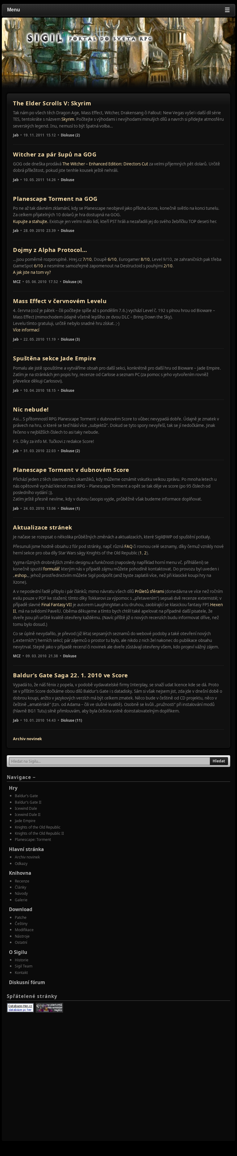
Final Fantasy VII (56, 604)
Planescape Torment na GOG (55, 198)
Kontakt (21, 972)
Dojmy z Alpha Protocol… (50, 250)
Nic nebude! (31, 409)
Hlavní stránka (26, 849)
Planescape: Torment (33, 839)
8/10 (145, 259)
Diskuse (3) (70, 339)
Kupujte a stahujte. (30, 221)
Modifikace (24, 929)
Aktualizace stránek (42, 527)
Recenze (22, 881)
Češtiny (21, 923)
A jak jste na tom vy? (32, 272)
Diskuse (67, 179)
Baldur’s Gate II (28, 802)
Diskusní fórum (27, 982)
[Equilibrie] (49, 1007)
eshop (21, 575)
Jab (16, 135)
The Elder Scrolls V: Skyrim (52, 103)
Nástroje (22, 936)
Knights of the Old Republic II (39, 833)
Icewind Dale (26, 808)
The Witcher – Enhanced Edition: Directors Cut (105, 164)
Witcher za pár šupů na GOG (54, 154)
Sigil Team (23, 966)
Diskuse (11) (71, 720)
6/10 (112, 259)
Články (20, 887)
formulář (51, 569)
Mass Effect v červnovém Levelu (59, 301)
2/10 (168, 266)
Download (20, 909)
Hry (13, 788)
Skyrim (67, 119)
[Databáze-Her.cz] (20, 1007)
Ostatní (21, 942)
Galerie (21, 899)
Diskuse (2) (70, 135)
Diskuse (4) (72, 281)
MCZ (17, 281)
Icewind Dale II (27, 814)
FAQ (128, 546)
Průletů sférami (149, 591)
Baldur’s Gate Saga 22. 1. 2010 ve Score (70, 675)
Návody (21, 893)
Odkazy (21, 863)
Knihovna (20, 873)
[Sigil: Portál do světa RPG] (90, 38)
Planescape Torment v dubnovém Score (71, 469)
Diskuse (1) (70, 508)
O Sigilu (18, 952)
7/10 (87, 259)
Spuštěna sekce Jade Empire (54, 358)
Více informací (26, 330)
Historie (21, 960)
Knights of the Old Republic (37, 827)
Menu (118, 10)
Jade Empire (25, 820)
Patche (21, 917)
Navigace (21, 777)
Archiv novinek (27, 738)
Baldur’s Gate (26, 795)
